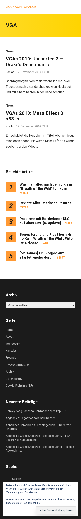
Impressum (13, 343)
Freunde (11, 357)
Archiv (10, 371)
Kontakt (11, 350)
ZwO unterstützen (17, 364)
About (10, 336)
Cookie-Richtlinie (31, 503)
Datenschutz (14, 378)
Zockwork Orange (21, 7)
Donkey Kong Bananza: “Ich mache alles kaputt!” (36, 411)
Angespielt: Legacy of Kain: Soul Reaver (30, 418)
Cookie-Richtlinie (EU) (19, 385)
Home (9, 329)
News (10, 51)
